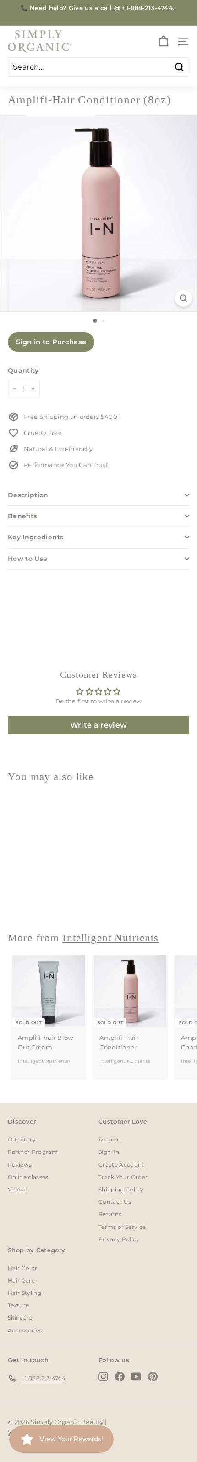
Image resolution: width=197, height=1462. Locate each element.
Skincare (20, 1317)
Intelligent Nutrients (43, 900)
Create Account (121, 1164)
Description (28, 495)
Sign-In (108, 1151)
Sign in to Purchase (51, 341)
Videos (17, 1189)
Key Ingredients (35, 537)
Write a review (98, 725)
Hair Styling (24, 1292)
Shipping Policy (120, 1189)
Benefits (22, 516)
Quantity (23, 370)
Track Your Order (123, 1177)
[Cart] (163, 41)
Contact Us (114, 1201)
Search (108, 1139)
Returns (109, 1214)
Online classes (28, 1177)
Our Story (22, 1139)
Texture (18, 1305)
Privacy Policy (119, 1239)
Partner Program (33, 1151)
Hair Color (22, 1268)
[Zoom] (183, 298)
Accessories (25, 1330)
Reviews (20, 1164)
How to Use (28, 558)
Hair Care (21, 1280)
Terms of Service (122, 1226)
